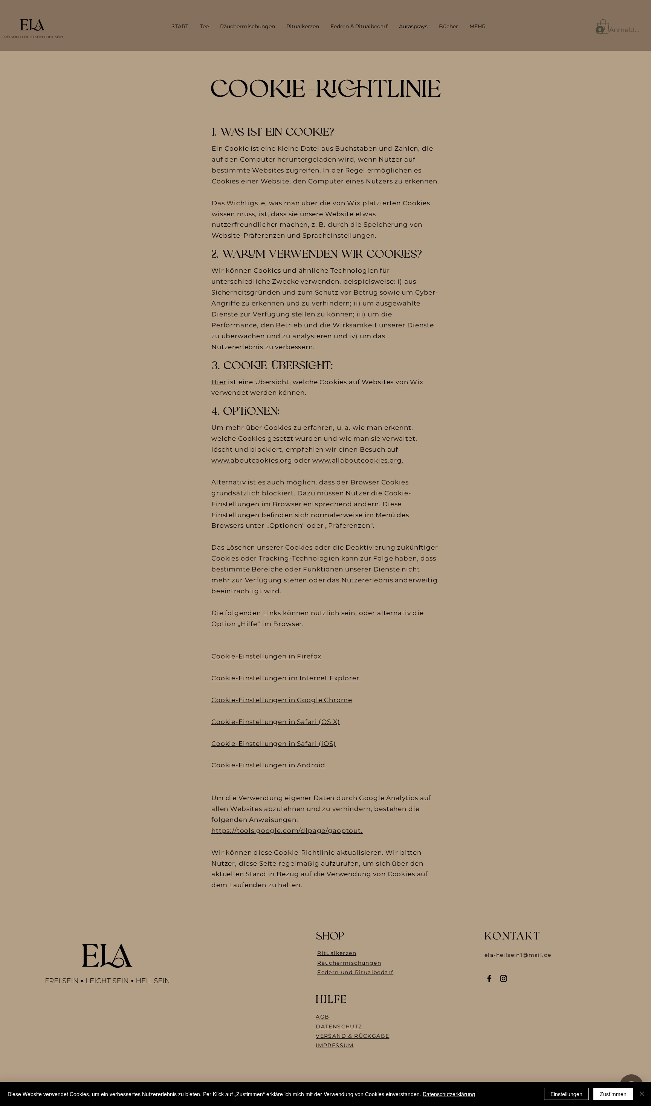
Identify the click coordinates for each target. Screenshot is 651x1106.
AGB (322, 1016)
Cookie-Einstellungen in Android (268, 765)
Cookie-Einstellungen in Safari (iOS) (273, 743)
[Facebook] (489, 978)
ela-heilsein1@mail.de (517, 955)
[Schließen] (641, 1094)
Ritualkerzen (336, 953)
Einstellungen (566, 1094)
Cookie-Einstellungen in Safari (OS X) (275, 722)
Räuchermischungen (349, 962)
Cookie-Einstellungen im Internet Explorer (285, 678)
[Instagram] (503, 978)
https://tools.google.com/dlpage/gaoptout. (287, 830)
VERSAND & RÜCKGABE (352, 1036)
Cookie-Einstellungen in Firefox (266, 656)
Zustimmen (613, 1094)
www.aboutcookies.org (251, 460)
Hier (218, 382)
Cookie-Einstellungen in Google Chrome (281, 700)
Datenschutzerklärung (449, 1094)
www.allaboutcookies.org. (357, 460)
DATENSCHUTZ (339, 1026)
